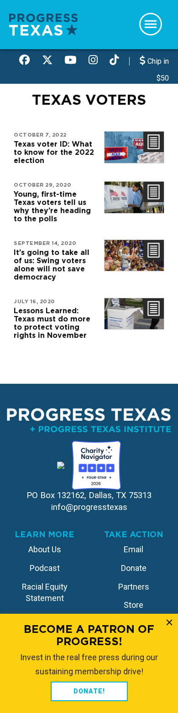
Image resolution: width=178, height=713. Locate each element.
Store (133, 605)
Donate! (89, 691)
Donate (134, 568)
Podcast (45, 568)
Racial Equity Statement (45, 592)
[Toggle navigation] (150, 24)
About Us (44, 549)
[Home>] (43, 24)
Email (133, 549)
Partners (133, 586)
